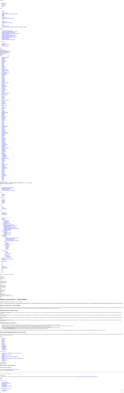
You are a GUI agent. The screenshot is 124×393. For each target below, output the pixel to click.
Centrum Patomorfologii (7, 229)
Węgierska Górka (4, 164)
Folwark (3, 75)
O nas (3, 5)
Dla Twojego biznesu (7, 234)
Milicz (3, 115)
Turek (3, 161)
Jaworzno (3, 87)
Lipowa (3, 108)
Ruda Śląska (4, 146)
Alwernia (3, 58)
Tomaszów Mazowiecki (5, 158)
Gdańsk (3, 76)
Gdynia (3, 77)
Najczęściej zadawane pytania (10, 238)
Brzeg (3, 64)
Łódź (3, 109)
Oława (3, 121)
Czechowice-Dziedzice (5, 70)
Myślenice (3, 117)
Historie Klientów (8, 256)
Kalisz (3, 92)
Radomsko (3, 141)
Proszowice (3, 134)
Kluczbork (3, 97)
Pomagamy (7, 255)
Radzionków (4, 143)
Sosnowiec (3, 150)
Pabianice (3, 130)
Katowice (3, 93)
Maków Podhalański (5, 112)
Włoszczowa (4, 167)
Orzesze (3, 125)
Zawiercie (3, 174)
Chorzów (3, 66)
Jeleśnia (3, 90)
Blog (6, 242)
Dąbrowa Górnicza (5, 73)
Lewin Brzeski (4, 107)
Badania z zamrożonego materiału (9, 224)
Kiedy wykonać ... (3, 363)
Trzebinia (3, 160)
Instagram (7, 246)
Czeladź (3, 71)
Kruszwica (3, 102)
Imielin (3, 83)
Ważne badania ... (3, 362)
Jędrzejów (3, 88)
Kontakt (3, 6)
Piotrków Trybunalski (5, 133)
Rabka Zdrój (4, 139)
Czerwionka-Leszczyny (5, 72)
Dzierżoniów (4, 74)
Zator (3, 173)
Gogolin (3, 80)
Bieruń (3, 62)
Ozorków (3, 129)
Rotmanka (3, 145)
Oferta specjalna (6, 222)
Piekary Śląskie (4, 132)
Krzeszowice (4, 103)
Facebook (7, 245)
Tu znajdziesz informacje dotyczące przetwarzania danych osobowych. (87, 376)
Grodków (3, 81)
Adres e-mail (2, 373)
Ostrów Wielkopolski (5, 126)
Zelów (3, 176)
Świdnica (3, 153)
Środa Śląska (4, 151)
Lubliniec (3, 111)
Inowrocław (4, 84)
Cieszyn (3, 68)
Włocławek (3, 166)
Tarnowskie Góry (4, 156)
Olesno (3, 122)
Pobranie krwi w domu (3, 183)
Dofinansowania (4, 258)
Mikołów (3, 114)
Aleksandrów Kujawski (5, 57)
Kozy (3, 100)
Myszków (3, 119)
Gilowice (3, 78)
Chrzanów (3, 67)
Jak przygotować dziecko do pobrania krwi (12, 240)
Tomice (3, 159)
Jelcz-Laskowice (4, 89)
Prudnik (3, 135)
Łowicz (3, 110)
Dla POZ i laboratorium (7, 232)
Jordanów (3, 91)
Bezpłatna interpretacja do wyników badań (10, 225)
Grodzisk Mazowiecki (5, 82)
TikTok (7, 248)
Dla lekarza (5, 231)
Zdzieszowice (4, 175)
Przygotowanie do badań (9, 239)
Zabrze (3, 171)
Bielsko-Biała (4, 61)
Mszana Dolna (4, 116)
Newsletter (7, 243)
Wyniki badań (4, 259)
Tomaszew (3, 157)
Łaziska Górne (4, 105)
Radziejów (3, 142)
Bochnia (3, 63)
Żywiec (3, 180)
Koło (2, 99)
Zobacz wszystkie (10, 183)
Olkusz (3, 123)
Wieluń (3, 165)
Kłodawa (3, 96)
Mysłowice (3, 118)
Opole (3, 124)
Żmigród (3, 178)
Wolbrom (3, 170)
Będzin (3, 59)
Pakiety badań (6, 221)
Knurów (3, 98)
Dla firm (5, 233)
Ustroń (3, 163)
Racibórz (3, 140)
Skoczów (3, 149)
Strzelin (3, 152)
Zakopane (3, 172)
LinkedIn (7, 247)
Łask (2, 104)
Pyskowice (3, 138)
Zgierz (3, 177)
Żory (2, 179)
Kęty (2, 95)
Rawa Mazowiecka (5, 144)
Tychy (3, 162)
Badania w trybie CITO (7, 226)
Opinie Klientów (8, 253)
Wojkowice (3, 168)
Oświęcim (3, 127)
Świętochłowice (4, 155)
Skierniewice (4, 148)
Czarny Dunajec (4, 69)
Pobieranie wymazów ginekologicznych (10, 227)
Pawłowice (3, 131)
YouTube (7, 249)
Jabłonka (3, 85)
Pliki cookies (4, 390)
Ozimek (3, 128)
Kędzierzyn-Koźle (5, 94)
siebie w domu (29, 182)
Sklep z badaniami (6, 220)
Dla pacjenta (4, 4)
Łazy (2, 106)
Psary (3, 136)
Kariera (7, 252)
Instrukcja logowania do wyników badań (12, 237)
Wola (3, 169)
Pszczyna (3, 137)
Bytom (3, 65)
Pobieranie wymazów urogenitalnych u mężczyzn (11, 228)
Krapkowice (4, 101)
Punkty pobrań (4, 3)
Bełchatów (3, 60)
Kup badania (4, 218)
